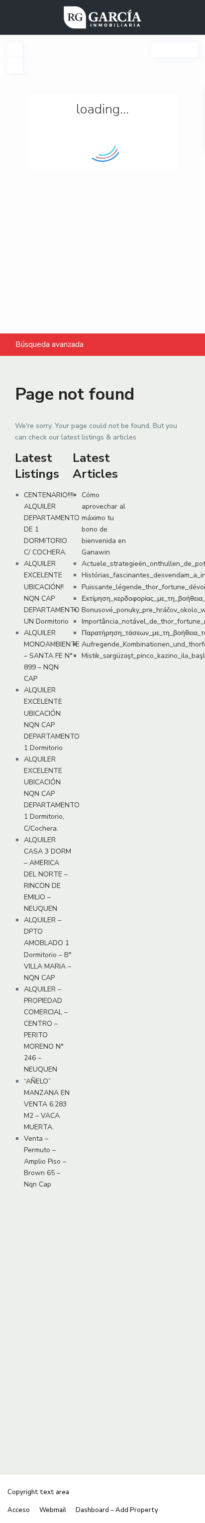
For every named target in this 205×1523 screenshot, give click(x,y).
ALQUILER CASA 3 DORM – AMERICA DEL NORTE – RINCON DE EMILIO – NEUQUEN (47, 874)
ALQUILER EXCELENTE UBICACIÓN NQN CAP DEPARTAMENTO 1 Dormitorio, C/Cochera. (52, 794)
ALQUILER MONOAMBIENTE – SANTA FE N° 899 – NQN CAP (52, 655)
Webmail (52, 1510)
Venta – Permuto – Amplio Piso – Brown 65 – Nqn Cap (45, 1161)
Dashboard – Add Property (117, 1510)
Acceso (18, 1510)
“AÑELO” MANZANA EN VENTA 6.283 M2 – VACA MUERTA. (47, 1104)
